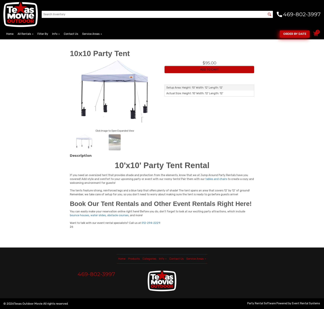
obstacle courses (118, 215)
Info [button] (55, 33)
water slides (98, 215)
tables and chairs (216, 179)
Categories (149, 258)
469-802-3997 (96, 274)
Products (134, 258)
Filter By (42, 33)
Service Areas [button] (91, 33)
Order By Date (294, 33)
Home (10, 33)
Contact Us (71, 33)
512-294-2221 (151, 223)
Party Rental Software (261, 303)
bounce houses (79, 215)
